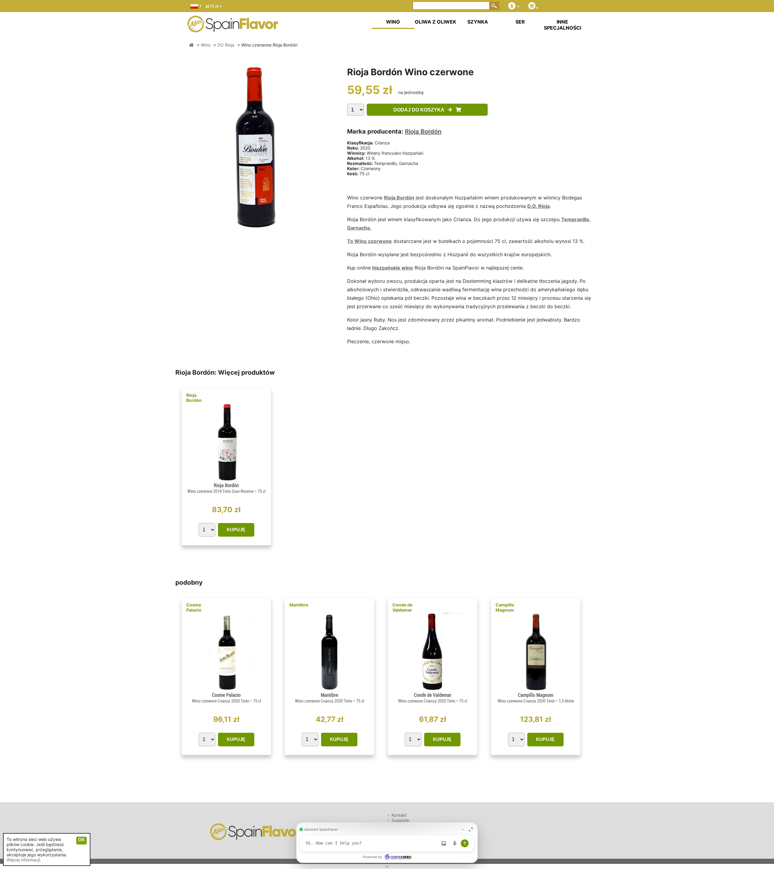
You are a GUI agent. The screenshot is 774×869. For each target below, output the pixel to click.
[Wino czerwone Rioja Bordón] (226, 480)
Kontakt (399, 815)
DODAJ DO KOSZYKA (420, 109)
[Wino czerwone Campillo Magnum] (535, 689)
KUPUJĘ (236, 529)
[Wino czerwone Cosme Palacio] (226, 689)
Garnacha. (359, 228)
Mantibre (298, 604)
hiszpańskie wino (392, 268)
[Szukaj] (494, 6)
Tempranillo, (576, 219)
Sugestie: (401, 820)
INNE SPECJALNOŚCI (562, 25)
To (350, 241)
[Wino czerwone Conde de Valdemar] (432, 689)
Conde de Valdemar (402, 607)
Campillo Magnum (505, 607)
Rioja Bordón (423, 131)
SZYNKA (477, 22)
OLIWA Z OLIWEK (435, 22)
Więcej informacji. (24, 859)
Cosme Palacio (193, 607)
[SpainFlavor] (191, 44)
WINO (393, 22)
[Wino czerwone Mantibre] (329, 689)
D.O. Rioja (538, 206)
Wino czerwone (373, 241)
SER (520, 22)
